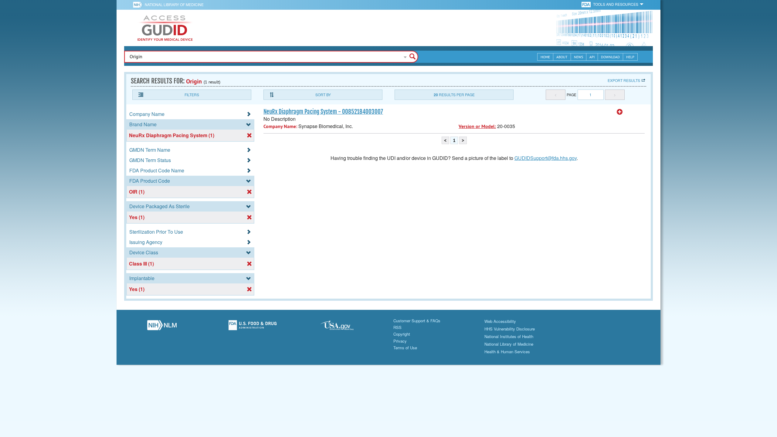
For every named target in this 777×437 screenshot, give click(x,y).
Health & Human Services (507, 351)
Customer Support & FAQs (416, 321)
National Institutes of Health (508, 336)
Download (610, 57)
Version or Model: (477, 126)
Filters (192, 94)
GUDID (165, 28)
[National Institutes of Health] (139, 4)
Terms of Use (405, 348)
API (592, 57)
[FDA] (587, 4)
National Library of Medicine (174, 4)
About (562, 57)
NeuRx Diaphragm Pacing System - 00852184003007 (323, 111)
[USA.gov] (343, 327)
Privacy (400, 341)
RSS (397, 327)
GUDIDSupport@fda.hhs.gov (545, 157)
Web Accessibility (500, 321)
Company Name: (280, 126)
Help (630, 57)
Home (545, 57)
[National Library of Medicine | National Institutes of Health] (162, 327)
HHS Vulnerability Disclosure (509, 329)
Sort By (323, 94)
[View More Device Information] (620, 112)
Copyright (401, 334)
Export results (624, 80)
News (578, 57)
